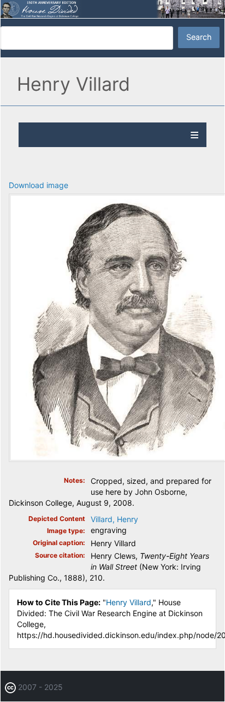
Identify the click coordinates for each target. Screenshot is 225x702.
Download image (38, 185)
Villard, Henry (114, 519)
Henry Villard (128, 602)
